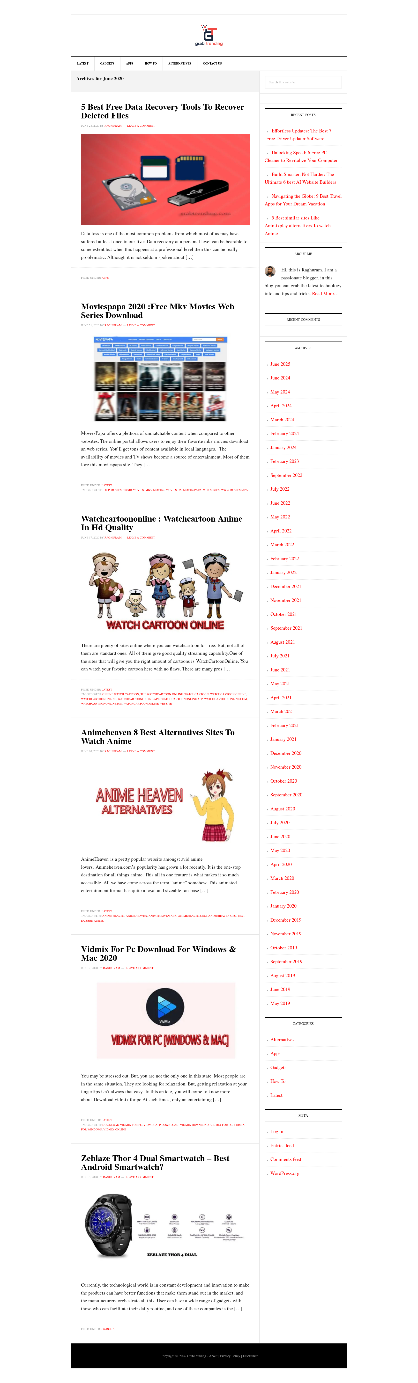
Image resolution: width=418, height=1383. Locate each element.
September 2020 (286, 794)
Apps (105, 277)
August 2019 (282, 975)
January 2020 (283, 906)
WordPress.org (284, 1173)
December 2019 (285, 920)
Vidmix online (114, 1129)
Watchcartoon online (228, 694)
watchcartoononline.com (225, 699)
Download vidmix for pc (122, 1125)
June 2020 (280, 836)
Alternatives (282, 1039)
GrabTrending (209, 35)
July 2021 (280, 655)
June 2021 (280, 669)
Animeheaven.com (192, 915)
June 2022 (280, 503)
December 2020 (285, 753)
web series (211, 490)
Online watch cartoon (120, 694)
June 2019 (280, 989)
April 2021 (281, 697)
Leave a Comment (141, 125)
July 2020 (280, 822)
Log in (276, 1131)
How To (277, 1081)
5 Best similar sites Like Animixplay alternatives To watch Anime (298, 225)
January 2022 (283, 572)
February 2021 (284, 725)
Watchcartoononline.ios (101, 703)
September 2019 (286, 961)
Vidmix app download (161, 1125)
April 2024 (281, 405)
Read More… (325, 293)
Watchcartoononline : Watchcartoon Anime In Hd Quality (161, 522)
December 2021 (285, 586)
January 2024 (283, 447)
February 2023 (284, 461)
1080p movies (112, 490)
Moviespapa (192, 490)
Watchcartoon (196, 694)
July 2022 (280, 489)
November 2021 (285, 600)
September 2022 (286, 475)
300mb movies (133, 490)
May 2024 (280, 391)
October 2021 (283, 614)
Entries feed (282, 1145)
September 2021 (286, 628)
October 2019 (283, 947)
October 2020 (283, 781)
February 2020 (284, 892)
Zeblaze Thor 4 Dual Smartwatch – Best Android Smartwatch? (155, 1162)
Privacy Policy (230, 1356)
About (213, 1356)
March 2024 (282, 419)
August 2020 (282, 808)
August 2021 (282, 642)
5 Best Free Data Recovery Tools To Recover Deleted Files (162, 110)
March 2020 (282, 878)
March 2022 (282, 544)
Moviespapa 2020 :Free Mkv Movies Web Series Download (157, 310)
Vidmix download (194, 1125)
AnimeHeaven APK (163, 915)
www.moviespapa (234, 490)
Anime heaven (113, 915)
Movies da (174, 490)
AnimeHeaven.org (222, 915)
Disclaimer (250, 1356)
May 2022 (280, 516)
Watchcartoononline (98, 699)
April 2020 (281, 864)
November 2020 (285, 767)
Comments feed (285, 1159)
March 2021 (282, 711)
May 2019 (280, 1003)
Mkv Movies (154, 490)
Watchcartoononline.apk (139, 699)
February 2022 (284, 558)
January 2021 (283, 739)
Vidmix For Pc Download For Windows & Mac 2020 (158, 953)
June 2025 (280, 364)
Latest (107, 485)
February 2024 (284, 433)
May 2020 (280, 850)
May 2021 (280, 683)
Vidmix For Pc (221, 1125)
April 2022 (281, 530)
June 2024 (280, 377)
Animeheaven (136, 915)
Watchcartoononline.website (147, 703)
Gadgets (108, 1329)
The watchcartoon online (162, 694)
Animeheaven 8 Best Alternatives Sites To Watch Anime (158, 736)
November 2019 (285, 933)
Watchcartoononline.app (182, 699)
